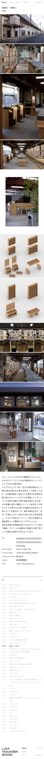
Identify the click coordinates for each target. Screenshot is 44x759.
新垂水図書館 (14, 615)
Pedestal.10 (13, 655)
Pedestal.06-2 (14, 637)
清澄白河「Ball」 (15, 612)
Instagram (39, 2)
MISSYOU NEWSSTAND (18, 622)
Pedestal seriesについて (18, 731)
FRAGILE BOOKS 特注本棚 (19, 652)
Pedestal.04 (13, 716)
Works (4, 2)
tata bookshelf (14, 722)
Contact (25, 2)
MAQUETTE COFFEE (16, 676)
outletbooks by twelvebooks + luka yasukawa (25, 649)
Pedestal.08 (13, 704)
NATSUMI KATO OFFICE (17, 600)
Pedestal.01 (13, 728)
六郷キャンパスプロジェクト (20, 667)
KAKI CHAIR (13, 625)
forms (11, 713)
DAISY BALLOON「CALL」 (18, 643)
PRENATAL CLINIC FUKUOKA (19, 594)
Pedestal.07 (13, 707)
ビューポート (14, 725)
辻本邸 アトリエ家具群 (18, 628)
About (18, 2)
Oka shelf (12, 695)
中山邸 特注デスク (16, 606)
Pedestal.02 (13, 719)
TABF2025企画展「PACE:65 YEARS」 (23, 609)
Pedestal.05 (13, 710)
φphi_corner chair (15, 619)
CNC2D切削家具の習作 (18, 640)
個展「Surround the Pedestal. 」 (21, 631)
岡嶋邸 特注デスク (16, 670)
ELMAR (12, 689)
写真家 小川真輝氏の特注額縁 (20, 664)
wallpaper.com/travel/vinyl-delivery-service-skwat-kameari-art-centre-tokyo (29, 541)
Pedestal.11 (13, 634)
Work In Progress (15, 585)
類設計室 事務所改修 (17, 658)
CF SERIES (13, 597)
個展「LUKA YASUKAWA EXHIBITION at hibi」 (26, 591)
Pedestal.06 (13, 692)
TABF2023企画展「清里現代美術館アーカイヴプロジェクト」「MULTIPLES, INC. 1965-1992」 (25, 683)
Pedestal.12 (13, 588)
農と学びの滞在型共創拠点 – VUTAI (22, 603)
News (11, 2)
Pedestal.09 (13, 673)
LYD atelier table (15, 661)
